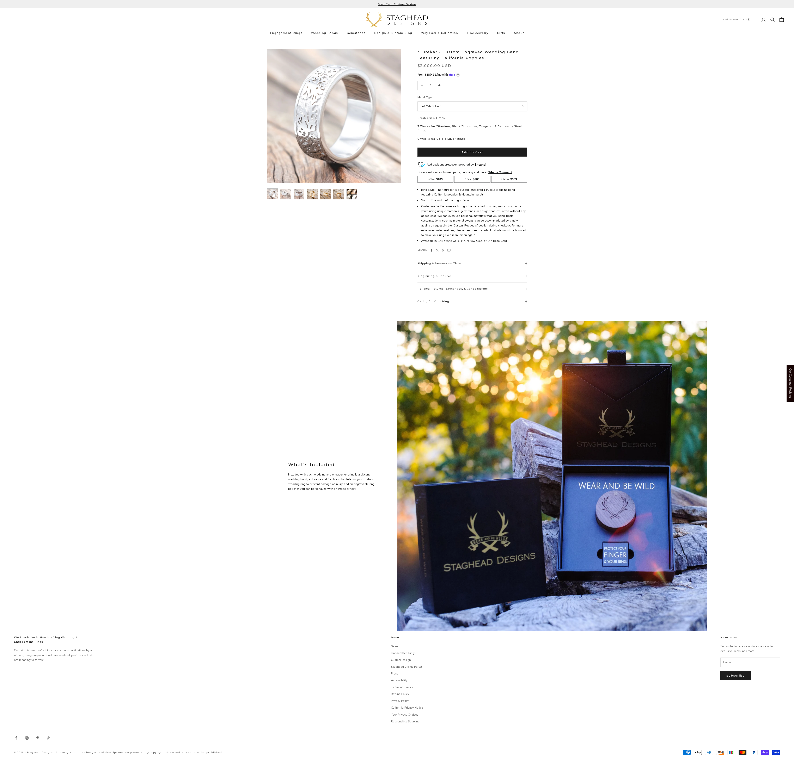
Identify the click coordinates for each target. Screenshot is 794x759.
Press (394, 674)
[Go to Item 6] (338, 194)
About (519, 33)
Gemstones (356, 33)
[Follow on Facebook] (16, 738)
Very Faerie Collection (439, 33)
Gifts (501, 33)
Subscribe (735, 675)
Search (395, 646)
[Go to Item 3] (299, 194)
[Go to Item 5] (325, 194)
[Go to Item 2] (286, 194)
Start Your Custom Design (397, 4)
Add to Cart (472, 152)
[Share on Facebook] (431, 250)
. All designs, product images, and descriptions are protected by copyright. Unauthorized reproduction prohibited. (138, 752)
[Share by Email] (449, 250)
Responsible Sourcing (405, 721)
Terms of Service (402, 687)
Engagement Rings (286, 33)
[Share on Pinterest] (443, 250)
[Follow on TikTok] (48, 738)
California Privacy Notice (407, 708)
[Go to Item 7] (352, 194)
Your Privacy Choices (404, 715)
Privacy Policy (400, 701)
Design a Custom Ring (393, 33)
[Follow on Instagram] (27, 738)
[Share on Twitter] (437, 250)
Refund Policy (400, 694)
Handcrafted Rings (403, 653)
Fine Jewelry (477, 33)
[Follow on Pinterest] (38, 738)
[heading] (397, 19)
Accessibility (399, 680)
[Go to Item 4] (312, 194)
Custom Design (401, 660)
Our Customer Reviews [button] (790, 383)
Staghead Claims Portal (406, 667)
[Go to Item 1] (272, 194)
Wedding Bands (324, 33)
